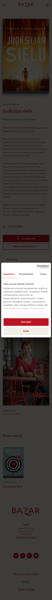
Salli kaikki (26, 322)
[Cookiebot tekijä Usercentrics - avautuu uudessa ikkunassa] (37, 266)
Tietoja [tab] (43, 274)
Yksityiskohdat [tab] (26, 274)
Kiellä (26, 331)
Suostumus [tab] (9, 274)
